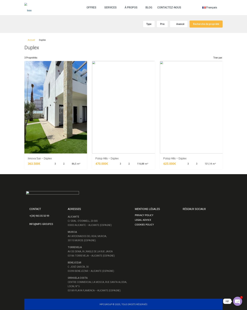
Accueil (31, 40)
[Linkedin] (206, 214)
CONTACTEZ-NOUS (169, 7)
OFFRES (91, 7)
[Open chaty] (237, 301)
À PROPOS (131, 7)
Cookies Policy (144, 224)
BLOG (149, 7)
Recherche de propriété (206, 24)
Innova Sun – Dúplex (40, 158)
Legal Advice (143, 219)
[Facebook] (185, 214)
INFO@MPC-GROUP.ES (41, 224)
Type (148, 24)
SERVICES (110, 7)
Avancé (180, 24)
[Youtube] (199, 214)
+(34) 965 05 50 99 (39, 216)
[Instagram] (192, 214)
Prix (162, 24)
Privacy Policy (144, 215)
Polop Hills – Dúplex (107, 158)
